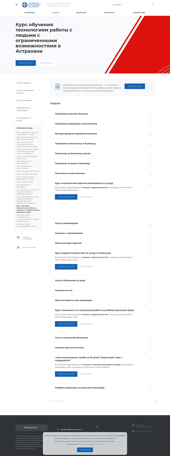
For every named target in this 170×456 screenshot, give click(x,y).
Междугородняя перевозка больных (76, 133)
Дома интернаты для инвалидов (73, 300)
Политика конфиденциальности (144, 426)
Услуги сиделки (24, 83)
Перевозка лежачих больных (71, 114)
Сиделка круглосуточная (69, 347)
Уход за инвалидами (66, 223)
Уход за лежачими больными (71, 337)
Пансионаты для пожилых (70, 173)
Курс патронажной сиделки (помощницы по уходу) (84, 183)
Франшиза (30, 427)
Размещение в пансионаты (23, 109)
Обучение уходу (24, 128)
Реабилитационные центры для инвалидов (79, 387)
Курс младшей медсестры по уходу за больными (83, 253)
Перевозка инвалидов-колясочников (76, 123)
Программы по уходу (24, 119)
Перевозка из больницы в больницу (75, 143)
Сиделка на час (64, 290)
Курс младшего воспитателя (28, 171)
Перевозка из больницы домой (72, 153)
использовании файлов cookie (91, 444)
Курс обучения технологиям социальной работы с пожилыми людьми (28, 192)
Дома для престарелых (68, 243)
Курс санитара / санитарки (27, 174)
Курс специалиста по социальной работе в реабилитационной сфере (27, 144)
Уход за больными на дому (70, 280)
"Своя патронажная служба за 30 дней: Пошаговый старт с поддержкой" (27, 151)
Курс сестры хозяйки (25, 182)
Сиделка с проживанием (69, 233)
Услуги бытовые (24, 100)
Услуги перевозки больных (25, 91)
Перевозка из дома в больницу (72, 163)
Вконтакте (97, 426)
